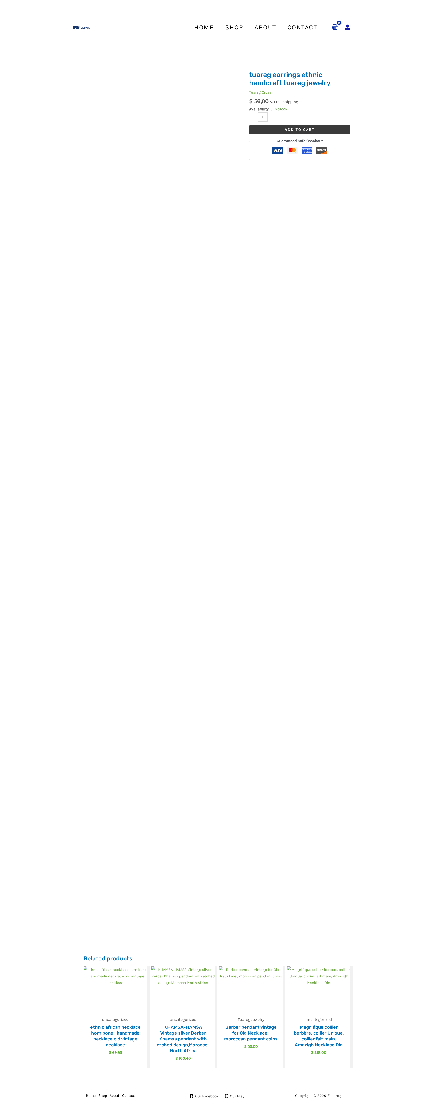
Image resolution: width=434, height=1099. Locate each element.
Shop (102, 1095)
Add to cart (300, 129)
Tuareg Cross (260, 92)
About (114, 1095)
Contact (128, 1095)
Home (91, 1095)
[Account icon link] (347, 27)
